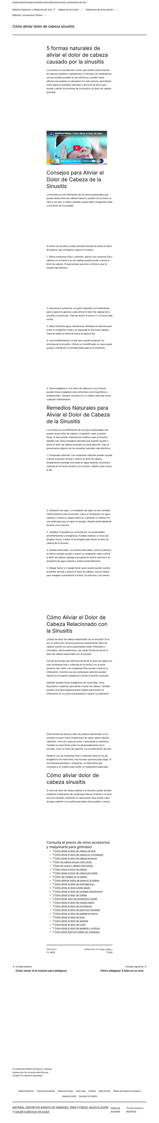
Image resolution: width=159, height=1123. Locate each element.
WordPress (131, 1111)
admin (52, 952)
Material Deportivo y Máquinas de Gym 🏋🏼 (34, 9)
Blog (102, 949)
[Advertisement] (79, 112)
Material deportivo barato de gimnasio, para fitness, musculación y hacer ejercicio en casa (49, 2)
